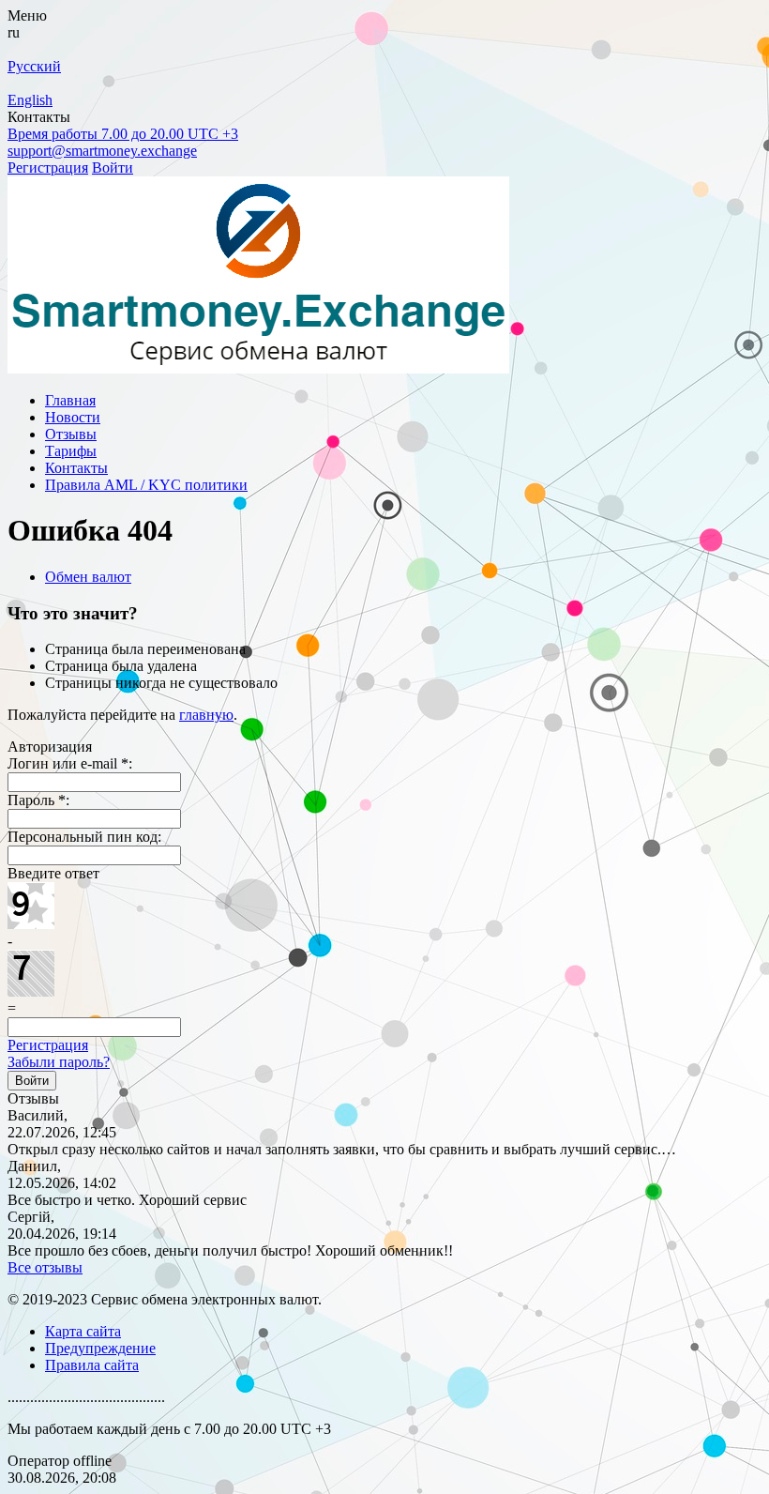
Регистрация (48, 167)
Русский (34, 66)
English (30, 100)
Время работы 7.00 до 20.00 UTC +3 (123, 134)
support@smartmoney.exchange (102, 151)
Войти (112, 167)
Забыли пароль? (59, 1062)
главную (206, 715)
